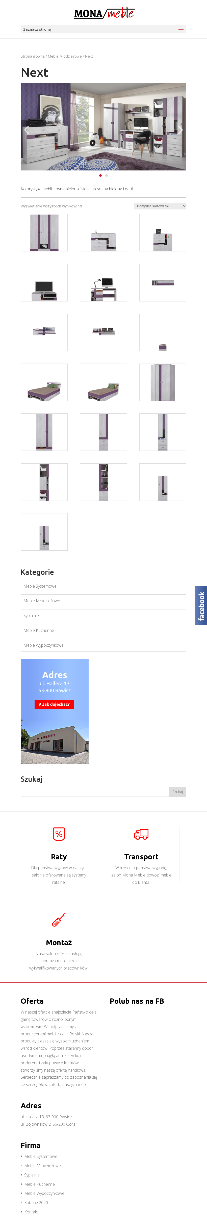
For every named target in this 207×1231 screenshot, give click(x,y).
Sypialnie (31, 615)
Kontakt (31, 1212)
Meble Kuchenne (38, 630)
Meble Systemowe (40, 586)
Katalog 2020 (36, 1202)
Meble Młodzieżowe (65, 56)
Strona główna (33, 56)
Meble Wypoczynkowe (43, 645)
